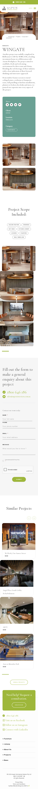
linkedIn (15, 104)
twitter (11, 104)
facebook (7, 104)
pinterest (19, 104)
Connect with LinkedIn (16, 729)
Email (5, 433)
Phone (5, 422)
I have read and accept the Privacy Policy (12, 460)
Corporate (11, 130)
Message (6, 444)
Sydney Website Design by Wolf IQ (18, 786)
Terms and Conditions (19, 784)
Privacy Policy (19, 782)
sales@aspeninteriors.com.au (18, 396)
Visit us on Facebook (15, 720)
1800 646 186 (20, 2)
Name (5, 415)
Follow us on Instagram (16, 725)
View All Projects (19, 682)
